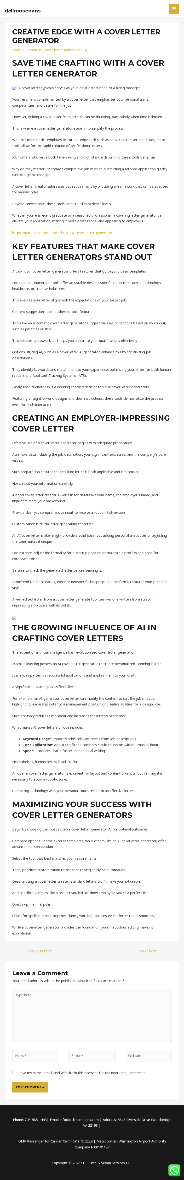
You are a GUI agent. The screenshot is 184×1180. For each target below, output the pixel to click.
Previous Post (37, 951)
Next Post (150, 951)
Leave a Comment (26, 49)
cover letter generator (62, 49)
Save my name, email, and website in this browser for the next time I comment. (82, 1072)
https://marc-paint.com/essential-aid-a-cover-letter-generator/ (63, 232)
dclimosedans (23, 11)
